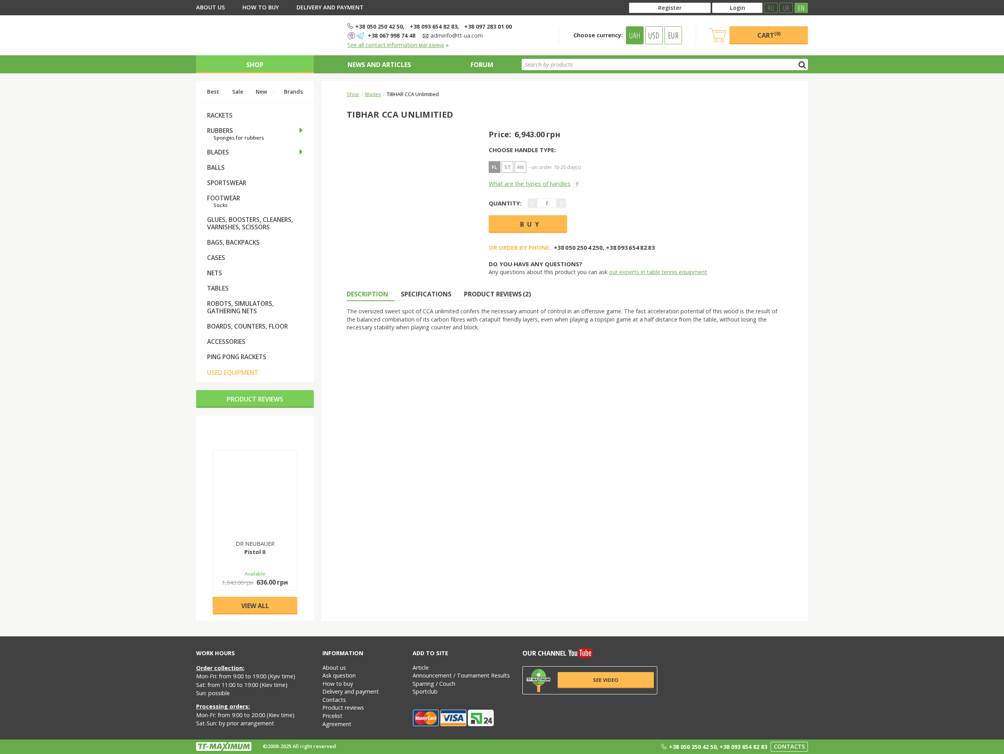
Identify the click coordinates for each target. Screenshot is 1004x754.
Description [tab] (367, 294)
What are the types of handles (530, 183)
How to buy (260, 7)
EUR (673, 35)
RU (771, 8)
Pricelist (332, 715)
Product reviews (255, 399)
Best (213, 91)
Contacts (334, 699)
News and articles (379, 64)
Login (737, 7)
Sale (237, 91)
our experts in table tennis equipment (658, 272)
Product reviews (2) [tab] (497, 294)
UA (786, 8)
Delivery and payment (330, 7)
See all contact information (395, 45)
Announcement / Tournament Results (461, 675)
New (261, 91)
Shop (255, 64)
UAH (634, 35)
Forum (482, 64)
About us (210, 7)
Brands (293, 91)
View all (255, 605)
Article (421, 667)
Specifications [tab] (426, 294)
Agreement (336, 724)
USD (653, 35)
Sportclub (425, 691)
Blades (373, 94)
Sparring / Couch (434, 683)
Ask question (339, 675)
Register (670, 7)
